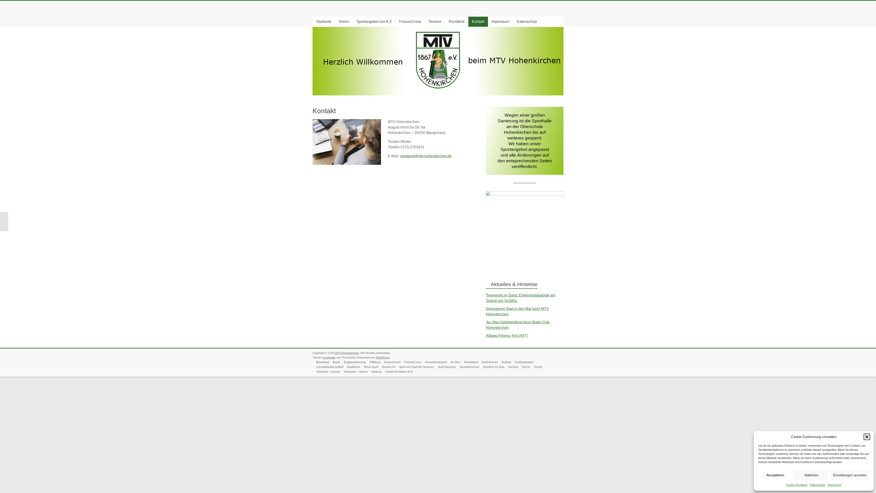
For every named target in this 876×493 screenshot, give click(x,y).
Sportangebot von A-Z (374, 22)
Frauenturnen (392, 362)
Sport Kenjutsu (447, 367)
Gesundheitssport (436, 362)
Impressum (834, 485)
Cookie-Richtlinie (797, 485)
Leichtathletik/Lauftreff (329, 367)
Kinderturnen (490, 362)
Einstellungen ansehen (850, 475)
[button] (867, 437)
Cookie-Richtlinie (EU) (399, 371)
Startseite (323, 22)
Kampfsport (471, 362)
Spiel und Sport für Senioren (416, 367)
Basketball (322, 362)
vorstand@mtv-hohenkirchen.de (426, 156)
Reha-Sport (371, 367)
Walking (376, 371)
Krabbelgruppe (524, 362)
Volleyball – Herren (356, 371)
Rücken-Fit (388, 367)
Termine (434, 22)
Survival (513, 367)
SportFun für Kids (493, 367)
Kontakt (478, 22)
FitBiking (375, 362)
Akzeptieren (775, 475)
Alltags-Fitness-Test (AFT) (507, 336)
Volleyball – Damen (328, 371)
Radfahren (353, 367)
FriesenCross (410, 22)
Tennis (526, 367)
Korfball (506, 362)
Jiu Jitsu (455, 362)
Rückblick (457, 22)
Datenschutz (817, 485)
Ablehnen (811, 475)
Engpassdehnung (355, 362)
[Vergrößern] (557, 197)
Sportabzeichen (469, 367)
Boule (336, 362)
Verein (344, 22)
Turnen (538, 367)
